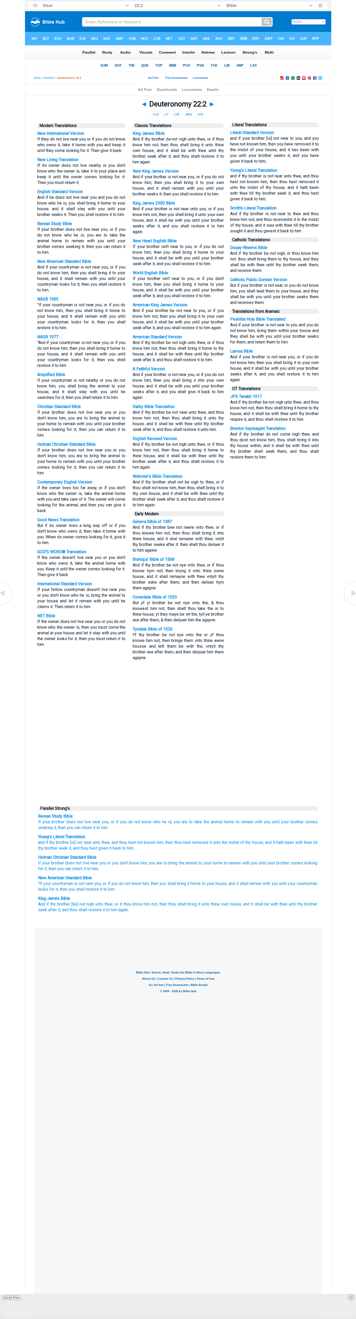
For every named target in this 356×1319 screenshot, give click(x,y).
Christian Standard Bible (59, 406)
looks (43, 889)
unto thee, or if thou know (118, 904)
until (276, 821)
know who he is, (157, 821)
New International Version (60, 133)
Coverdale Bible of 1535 (155, 597)
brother (57, 863)
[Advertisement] (178, 763)
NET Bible (46, 615)
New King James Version (156, 171)
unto (95, 842)
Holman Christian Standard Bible (66, 444)
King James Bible (149, 133)
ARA (189, 114)
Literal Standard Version (252, 132)
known (149, 842)
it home (194, 883)
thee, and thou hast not (121, 842)
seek (63, 848)
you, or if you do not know (117, 883)
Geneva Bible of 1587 (152, 521)
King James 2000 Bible (154, 203)
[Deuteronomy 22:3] (349, 604)
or (109, 863)
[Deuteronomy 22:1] (6, 604)
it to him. (107, 889)
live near (91, 863)
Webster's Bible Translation (157, 476)
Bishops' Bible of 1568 (153, 559)
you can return (70, 868)
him (143, 863)
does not (74, 821)
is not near (83, 883)
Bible (37, 78)
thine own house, (226, 904)
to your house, (215, 883)
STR (200, 114)
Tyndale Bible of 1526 (153, 629)
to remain (244, 821)
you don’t (120, 863)
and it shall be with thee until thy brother (280, 904)
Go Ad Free (12, 1297)
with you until (275, 883)
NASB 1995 (47, 299)
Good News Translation (58, 519)
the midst (230, 842)
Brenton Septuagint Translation (258, 428)
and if (43, 842)
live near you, (96, 821)
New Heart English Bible (155, 240)
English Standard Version (60, 191)
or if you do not (125, 821)
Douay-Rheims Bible (248, 247)
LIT (166, 114)
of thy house (251, 842)
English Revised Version (155, 438)
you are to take (188, 821)
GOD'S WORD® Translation (61, 551)
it (45, 868)
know (134, 863)
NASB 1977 (47, 336)
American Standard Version (157, 336)
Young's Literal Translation (253, 170)
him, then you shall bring (164, 883)
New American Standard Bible (64, 261)
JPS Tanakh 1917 (246, 396)
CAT (177, 114)
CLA (155, 114)
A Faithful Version (149, 368)
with (298, 842)
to (200, 863)
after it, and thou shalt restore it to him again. (88, 909)
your (46, 863)
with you (263, 821)
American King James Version (160, 304)
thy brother (58, 842)
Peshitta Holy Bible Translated (257, 319)
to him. (102, 827)
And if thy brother (54, 904)
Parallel (49, 78)
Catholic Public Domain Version (258, 279)
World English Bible (150, 272)
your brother (53, 821)
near (86, 842)
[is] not (76, 842)
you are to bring (163, 863)
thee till (310, 842)
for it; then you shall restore (74, 889)
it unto (214, 842)
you (103, 863)
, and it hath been (278, 842)
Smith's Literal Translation (253, 208)
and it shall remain (245, 883)
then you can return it (76, 827)
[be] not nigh (82, 904)
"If (40, 883)
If (39, 821)
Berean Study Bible (54, 223)
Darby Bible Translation (154, 406)
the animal (213, 821)
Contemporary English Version (64, 482)
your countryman (58, 883)
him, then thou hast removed (182, 842)
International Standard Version (64, 583)
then (52, 868)
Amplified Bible (51, 374)
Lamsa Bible (241, 351)
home (229, 821)
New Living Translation (57, 159)
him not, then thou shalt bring (170, 904)
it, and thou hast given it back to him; (101, 848)
